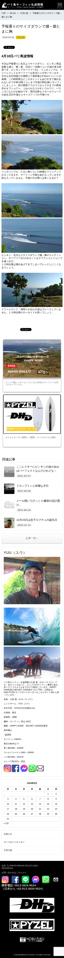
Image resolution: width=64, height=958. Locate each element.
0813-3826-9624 (25, 885)
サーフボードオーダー (14, 842)
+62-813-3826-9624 (29, 888)
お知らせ (8, 834)
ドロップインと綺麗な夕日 (32, 485)
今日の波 (20, 37)
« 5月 (6, 823)
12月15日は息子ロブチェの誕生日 (36, 519)
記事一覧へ (32, 538)
